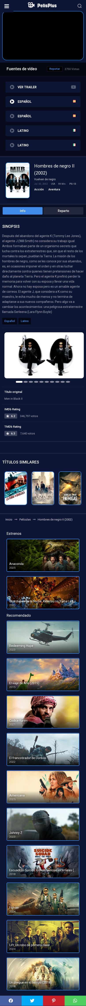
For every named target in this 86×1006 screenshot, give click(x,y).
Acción (39, 189)
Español (9, 321)
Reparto (63, 211)
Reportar (54, 68)
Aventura (54, 189)
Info (23, 211)
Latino (25, 321)
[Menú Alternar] (6, 6)
